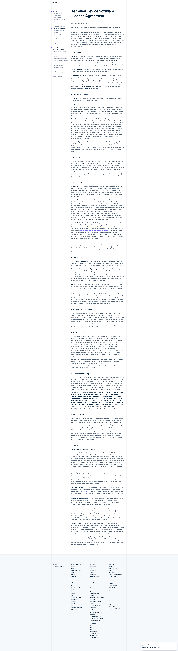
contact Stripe (87, 491)
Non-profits (93, 603)
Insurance (92, 599)
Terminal (73, 613)
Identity (73, 589)
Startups (92, 568)
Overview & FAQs (58, 13)
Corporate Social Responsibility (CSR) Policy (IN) (60, 72)
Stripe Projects (93, 635)
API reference (93, 627)
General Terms (57, 15)
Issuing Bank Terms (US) (59, 38)
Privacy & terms (113, 576)
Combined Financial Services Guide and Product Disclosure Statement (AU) (61, 60)
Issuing (73, 593)
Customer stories (113, 568)
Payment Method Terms (59, 40)
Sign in (110, 612)
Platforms (92, 587)
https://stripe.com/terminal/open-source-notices (93, 230)
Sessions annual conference (115, 574)
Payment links (74, 599)
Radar (72, 605)
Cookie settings (113, 585)
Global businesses (94, 580)
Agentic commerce (94, 570)
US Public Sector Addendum (60, 76)
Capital (73, 574)
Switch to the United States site (150, 647)
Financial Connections (76, 587)
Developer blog (94, 637)
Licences (111, 581)
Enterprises (93, 566)
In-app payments (94, 582)
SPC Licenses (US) (58, 36)
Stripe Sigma (74, 609)
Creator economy (94, 593)
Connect (73, 580)
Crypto (73, 582)
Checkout (73, 576)
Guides (110, 566)
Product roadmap (113, 593)
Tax (72, 611)
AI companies (93, 591)
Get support (112, 606)
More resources (113, 587)
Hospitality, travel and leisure (97, 597)
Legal (54, 9)
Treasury (73, 615)
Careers (111, 595)
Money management (95, 586)
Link (72, 595)
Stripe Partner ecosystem (96, 618)
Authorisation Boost (76, 570)
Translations (56, 45)
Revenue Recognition (76, 607)
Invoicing (73, 591)
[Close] (175, 643)
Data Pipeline (74, 584)
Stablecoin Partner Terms (60, 42)
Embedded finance (94, 576)
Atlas (72, 568)
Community (111, 572)
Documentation (94, 625)
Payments (73, 601)
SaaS (91, 589)
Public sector (93, 607)
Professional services (95, 605)
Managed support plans (114, 608)
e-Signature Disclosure (59, 26)
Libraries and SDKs (94, 633)
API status (92, 629)
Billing (72, 572)
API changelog (93, 631)
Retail (91, 609)
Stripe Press (112, 599)
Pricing (73, 566)
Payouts (73, 603)
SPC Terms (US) (57, 34)
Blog (110, 570)
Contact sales (112, 600)
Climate (73, 578)
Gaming (92, 595)
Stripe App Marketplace (96, 616)
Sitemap (111, 583)
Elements (73, 586)
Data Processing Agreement (60, 44)
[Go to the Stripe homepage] (54, 564)
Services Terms (57, 17)
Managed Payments (76, 597)
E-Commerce (93, 574)
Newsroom (111, 597)
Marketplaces (93, 584)
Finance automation (95, 578)
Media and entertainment (96, 601)
